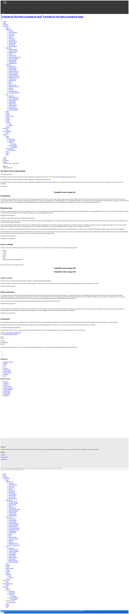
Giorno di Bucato (13, 85)
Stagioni (11, 37)
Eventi (4, 365)
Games (7, 137)
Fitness (10, 82)
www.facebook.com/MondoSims (13, 332)
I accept (2, 612)
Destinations (14, 147)
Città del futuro (12, 150)
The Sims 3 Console (8, 388)
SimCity (5, 134)
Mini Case (11, 89)
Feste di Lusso (12, 66)
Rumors (8, 117)
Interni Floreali (12, 106)
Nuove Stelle (12, 38)
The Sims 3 (6, 385)
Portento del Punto (13, 91)
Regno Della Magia (13, 58)
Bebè (10, 83)
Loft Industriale (12, 102)
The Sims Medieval (7, 389)
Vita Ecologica (12, 43)
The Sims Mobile (7, 131)
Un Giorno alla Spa (13, 51)
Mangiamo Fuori (12, 52)
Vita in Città (11, 34)
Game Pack (8, 48)
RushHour (13, 144)
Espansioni (8, 29)
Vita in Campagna (13, 46)
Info (4, 366)
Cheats (7, 127)
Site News (5, 374)
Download (5, 24)
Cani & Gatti (11, 35)
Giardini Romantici (13, 74)
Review (8, 113)
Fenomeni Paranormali (14, 93)
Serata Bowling (12, 80)
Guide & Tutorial (7, 371)
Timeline (8, 119)
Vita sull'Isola (12, 40)
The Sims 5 (6, 128)
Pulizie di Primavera (13, 97)
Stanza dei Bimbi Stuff (14, 75)
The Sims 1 (6, 382)
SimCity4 (11, 142)
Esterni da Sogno (13, 68)
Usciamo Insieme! (13, 32)
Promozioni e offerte (8, 362)
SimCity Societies (13, 145)
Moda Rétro (11, 96)
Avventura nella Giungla (14, 57)
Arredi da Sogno (12, 62)
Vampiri (10, 54)
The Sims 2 (6, 383)
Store (7, 154)
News (4, 23)
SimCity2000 (12, 139)
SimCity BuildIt (6, 392)
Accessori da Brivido (13, 71)
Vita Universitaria (13, 41)
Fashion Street (12, 103)
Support (5, 3)
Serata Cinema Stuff (13, 72)
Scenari (8, 120)
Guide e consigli (10, 116)
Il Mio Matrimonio (13, 63)
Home (4, 21)
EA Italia (63, 177)
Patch (7, 111)
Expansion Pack (10, 148)
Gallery (7, 153)
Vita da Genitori (12, 55)
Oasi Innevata (12, 45)
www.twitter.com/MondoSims (11, 334)
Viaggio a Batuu (12, 60)
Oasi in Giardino (12, 100)
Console (8, 122)
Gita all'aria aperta (13, 49)
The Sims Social (7, 386)
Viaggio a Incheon (13, 105)
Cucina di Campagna (14, 99)
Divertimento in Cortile (14, 77)
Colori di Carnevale (13, 110)
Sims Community (7, 373)
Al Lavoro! (11, 31)
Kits (7, 94)
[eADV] (69, 437)
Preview (8, 114)
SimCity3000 (12, 141)
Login (4, 376)
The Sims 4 (6, 26)
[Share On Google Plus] (3, 354)
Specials (5, 363)
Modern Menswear (13, 108)
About (4, 1)
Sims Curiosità (6, 369)
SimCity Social (6, 391)
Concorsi (5, 368)
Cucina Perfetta (12, 69)
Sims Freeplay (6, 394)
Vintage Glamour (13, 79)
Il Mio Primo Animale (13, 86)
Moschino (11, 88)
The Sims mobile (4, 457)
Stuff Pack (8, 65)
